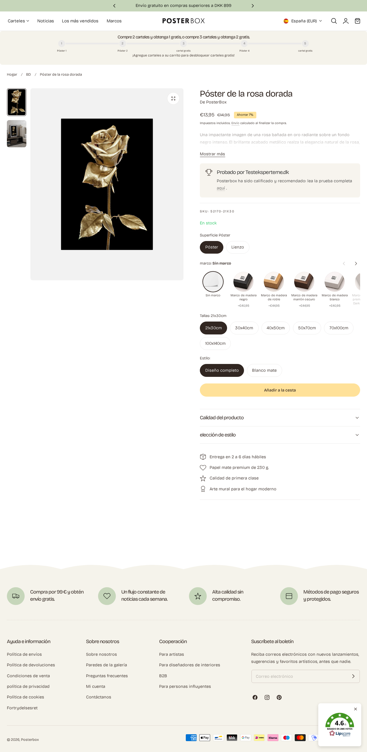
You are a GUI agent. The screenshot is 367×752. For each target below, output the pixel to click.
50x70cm (307, 327)
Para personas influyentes (185, 686)
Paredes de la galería (106, 664)
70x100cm (338, 327)
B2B (163, 675)
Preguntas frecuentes (107, 675)
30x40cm (244, 327)
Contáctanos (98, 697)
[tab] (16, 102)
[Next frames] (356, 263)
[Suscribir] (353, 676)
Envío (235, 123)
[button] (334, 21)
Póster (211, 247)
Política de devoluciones (31, 664)
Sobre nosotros (101, 654)
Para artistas (171, 654)
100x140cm (215, 343)
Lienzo (237, 247)
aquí (221, 188)
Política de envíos (24, 654)
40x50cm (276, 327)
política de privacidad (28, 686)
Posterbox (30, 739)
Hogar (12, 74)
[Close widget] (355, 709)
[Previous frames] (343, 263)
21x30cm (213, 327)
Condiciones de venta (28, 675)
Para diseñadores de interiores (189, 664)
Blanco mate (264, 370)
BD (28, 74)
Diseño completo (222, 370)
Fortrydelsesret (22, 707)
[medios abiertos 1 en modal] (173, 98)
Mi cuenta (95, 686)
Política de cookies (25, 697)
